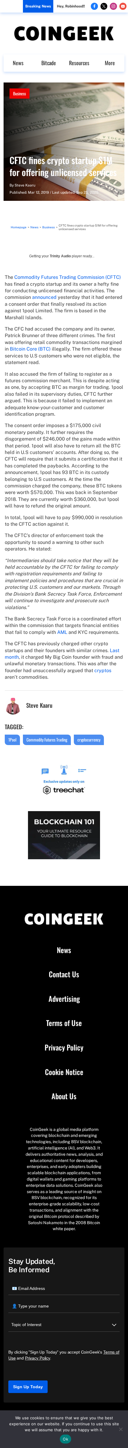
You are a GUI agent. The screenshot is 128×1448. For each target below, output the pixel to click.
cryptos (102, 670)
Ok (65, 1439)
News (18, 63)
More (110, 63)
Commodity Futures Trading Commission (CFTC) (67, 277)
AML (62, 632)
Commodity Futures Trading (46, 739)
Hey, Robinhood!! (71, 6)
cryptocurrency (88, 739)
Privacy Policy (64, 1047)
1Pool (12, 739)
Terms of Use (64, 1023)
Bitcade (48, 63)
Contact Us (64, 974)
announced (44, 297)
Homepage (18, 227)
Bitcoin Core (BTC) (30, 349)
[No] (121, 1429)
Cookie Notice (64, 1072)
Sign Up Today (28, 1386)
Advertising (64, 999)
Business (19, 93)
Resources (79, 63)
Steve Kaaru (25, 185)
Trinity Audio (60, 256)
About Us (64, 1096)
